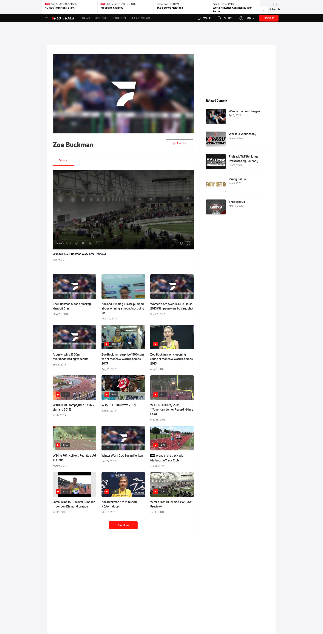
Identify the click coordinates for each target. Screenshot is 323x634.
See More (123, 525)
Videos (63, 160)
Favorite (181, 143)
